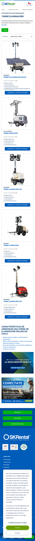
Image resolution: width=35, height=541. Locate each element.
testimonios (6, 462)
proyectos (6, 467)
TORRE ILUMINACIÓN (11, 245)
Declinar (17, 533)
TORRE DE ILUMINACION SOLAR (15, 77)
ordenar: (5, 36)
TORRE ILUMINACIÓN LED (13, 189)
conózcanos (7, 459)
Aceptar (17, 527)
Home (2, 9)
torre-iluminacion (27, 9)
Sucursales (17, 418)
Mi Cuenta (17, 412)
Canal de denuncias (17, 424)
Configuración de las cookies (17, 522)
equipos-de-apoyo (13, 9)
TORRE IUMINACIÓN (11, 133)
